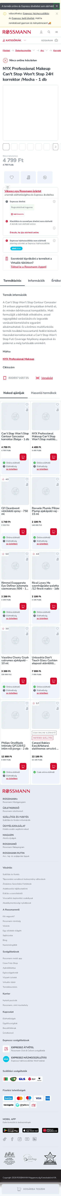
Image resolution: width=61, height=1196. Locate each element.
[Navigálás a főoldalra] (17, 32)
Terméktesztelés (10, 987)
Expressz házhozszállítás (36, 13)
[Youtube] (27, 1139)
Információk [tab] (36, 281)
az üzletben (11, 469)
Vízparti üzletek (10, 977)
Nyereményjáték (10, 945)
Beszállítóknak (9, 1028)
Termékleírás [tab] (12, 281)
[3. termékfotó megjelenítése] (22, 146)
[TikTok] (5, 1139)
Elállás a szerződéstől (13, 893)
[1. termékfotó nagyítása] (30, 113)
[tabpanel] (30, 335)
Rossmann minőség (12, 921)
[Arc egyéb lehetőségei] (46, 50)
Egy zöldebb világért (12, 930)
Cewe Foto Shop (10, 963)
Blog (5, 940)
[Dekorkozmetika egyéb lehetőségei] (33, 50)
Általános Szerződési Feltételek (17, 884)
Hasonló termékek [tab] (43, 393)
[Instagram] (20, 1139)
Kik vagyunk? (9, 916)
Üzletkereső (8, 1033)
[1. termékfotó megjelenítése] (6, 146)
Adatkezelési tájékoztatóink (15, 888)
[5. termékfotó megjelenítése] (38, 146)
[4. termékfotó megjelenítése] (30, 146)
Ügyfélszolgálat (10, 1023)
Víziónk (6, 926)
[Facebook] (12, 1139)
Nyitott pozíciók (10, 1000)
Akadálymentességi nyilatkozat (17, 903)
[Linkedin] (35, 1139)
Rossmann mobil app (12, 958)
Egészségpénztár (10, 972)
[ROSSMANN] (16, 791)
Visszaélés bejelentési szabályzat (18, 898)
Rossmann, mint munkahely (15, 1005)
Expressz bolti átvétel (23, 18)
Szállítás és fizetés (11, 874)
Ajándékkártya (9, 968)
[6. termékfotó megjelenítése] (46, 146)
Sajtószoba (8, 935)
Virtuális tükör (9, 982)
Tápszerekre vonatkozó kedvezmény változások (24, 879)
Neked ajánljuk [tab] (13, 393)
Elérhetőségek (9, 1018)
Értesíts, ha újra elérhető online (24, 232)
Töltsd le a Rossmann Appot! (28, 267)
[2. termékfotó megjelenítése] (14, 146)
